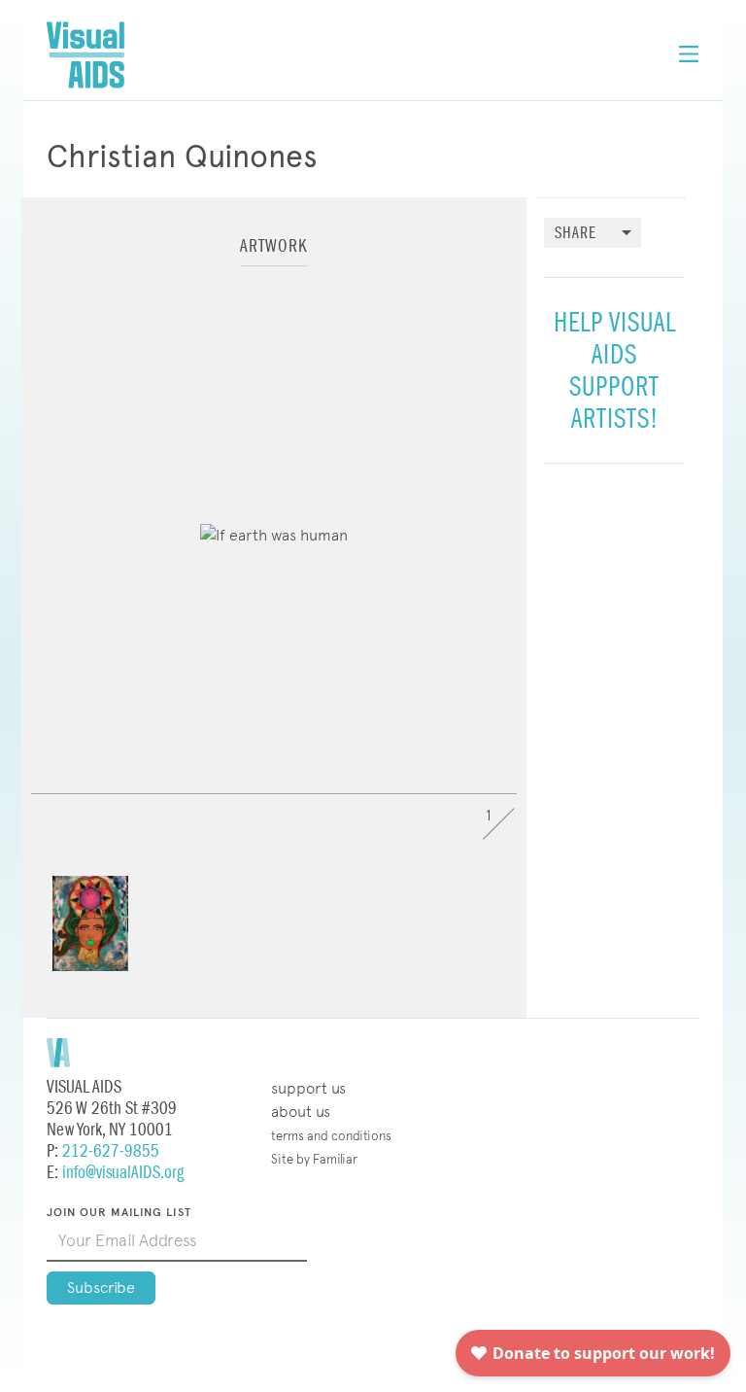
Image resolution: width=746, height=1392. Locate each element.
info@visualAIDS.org (123, 1173)
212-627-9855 (110, 1151)
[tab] (273, 255)
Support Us (308, 1088)
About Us (300, 1111)
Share (575, 234)
